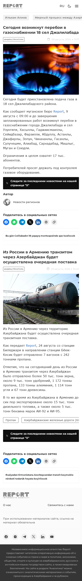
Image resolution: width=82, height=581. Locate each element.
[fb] (6, 222)
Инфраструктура (13, 39)
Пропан (11, 420)
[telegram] (22, 222)
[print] (46, 222)
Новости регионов (26, 202)
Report (58, 111)
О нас (7, 505)
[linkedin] (38, 222)
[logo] (13, 6)
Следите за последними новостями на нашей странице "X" (43, 183)
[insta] (15, 537)
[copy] (54, 222)
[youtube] (52, 537)
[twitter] (30, 222)
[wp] (14, 222)
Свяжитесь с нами (61, 505)
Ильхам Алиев (16, 17)
